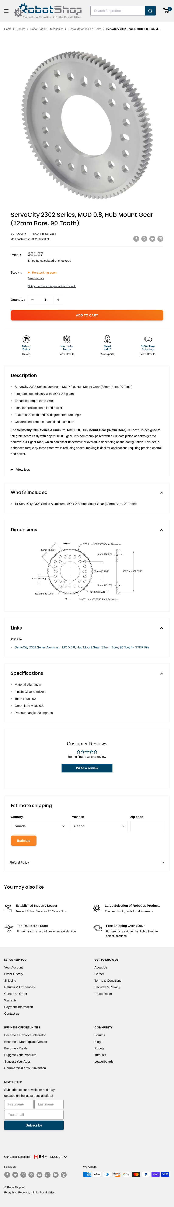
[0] (166, 10)
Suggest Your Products (20, 1055)
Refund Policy (19, 862)
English (57, 1156)
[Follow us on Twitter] (15, 1175)
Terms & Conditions (108, 980)
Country (17, 817)
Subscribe (34, 1125)
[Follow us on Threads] (64, 1175)
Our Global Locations (17, 1156)
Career (99, 974)
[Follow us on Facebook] (7, 1175)
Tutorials (100, 1055)
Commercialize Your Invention (25, 1068)
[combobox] (117, 11)
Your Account (13, 967)
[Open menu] (6, 11)
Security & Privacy (107, 987)
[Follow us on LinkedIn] (56, 1175)
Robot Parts (37, 29)
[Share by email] (160, 239)
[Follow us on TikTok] (48, 1175)
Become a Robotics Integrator (25, 1035)
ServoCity (19, 233)
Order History (13, 974)
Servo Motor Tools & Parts (85, 29)
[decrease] (32, 299)
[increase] (58, 299)
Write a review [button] (87, 768)
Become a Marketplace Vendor (25, 1041)
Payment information (18, 1007)
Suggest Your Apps (17, 1061)
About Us (100, 967)
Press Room (103, 993)
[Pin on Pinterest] (144, 239)
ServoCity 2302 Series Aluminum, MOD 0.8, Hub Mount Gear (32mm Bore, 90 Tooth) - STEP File (82, 647)
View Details (67, 354)
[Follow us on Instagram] (23, 1175)
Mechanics (56, 29)
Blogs (98, 1041)
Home (7, 29)
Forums (99, 1035)
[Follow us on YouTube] (39, 1175)
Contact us (11, 1013)
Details (26, 354)
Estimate (23, 840)
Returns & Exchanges (19, 987)
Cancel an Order (15, 993)
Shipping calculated (41, 260)
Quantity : (18, 299)
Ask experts (107, 354)
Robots (21, 29)
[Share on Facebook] (136, 239)
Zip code (136, 817)
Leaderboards (104, 1061)
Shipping (10, 980)
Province (77, 817)
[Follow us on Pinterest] (31, 1175)
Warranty (10, 1000)
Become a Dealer (16, 1048)
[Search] (150, 11)
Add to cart (87, 315)
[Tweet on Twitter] (152, 239)
